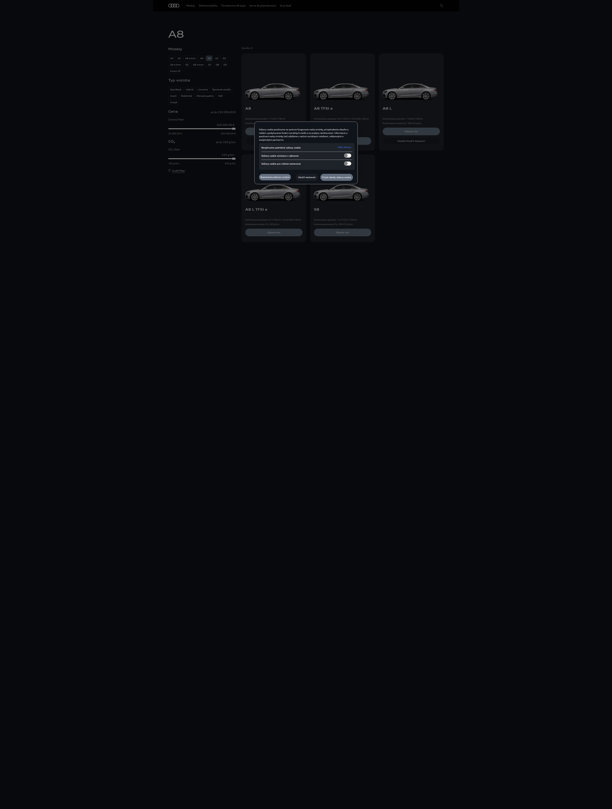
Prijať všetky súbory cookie (336, 177)
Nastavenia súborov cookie (275, 177)
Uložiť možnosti (307, 177)
